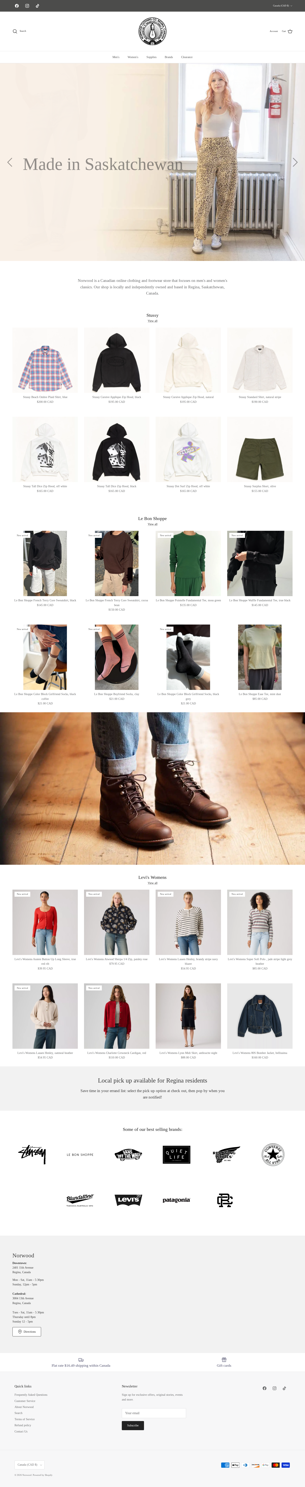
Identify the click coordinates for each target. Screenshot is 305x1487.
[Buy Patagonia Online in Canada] (176, 1201)
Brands (169, 57)
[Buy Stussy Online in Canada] (32, 1155)
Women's (133, 57)
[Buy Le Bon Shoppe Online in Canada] (80, 1155)
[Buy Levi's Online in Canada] (128, 1201)
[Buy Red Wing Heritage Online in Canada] (225, 1155)
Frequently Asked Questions (31, 1394)
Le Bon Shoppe (152, 518)
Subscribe (133, 1425)
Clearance (187, 57)
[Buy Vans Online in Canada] (128, 1155)
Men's (115, 57)
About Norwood (24, 1407)
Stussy (152, 315)
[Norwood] (152, 31)
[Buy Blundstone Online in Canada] (80, 1201)
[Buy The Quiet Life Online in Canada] (176, 1155)
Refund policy (23, 1425)
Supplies (151, 57)
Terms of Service (25, 1419)
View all (152, 321)
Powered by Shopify (42, 1475)
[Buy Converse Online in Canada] (273, 1155)
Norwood (27, 1475)
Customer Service (25, 1401)
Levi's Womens (152, 877)
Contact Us (21, 1431)
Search (18, 1413)
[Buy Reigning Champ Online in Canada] (225, 1201)
